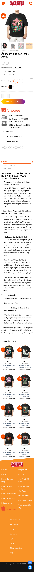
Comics (12, 529)
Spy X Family (15, 50)
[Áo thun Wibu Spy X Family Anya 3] (8, 381)
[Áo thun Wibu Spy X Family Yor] (25, 439)
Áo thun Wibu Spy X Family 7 (9, 366)
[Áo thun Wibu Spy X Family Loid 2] (25, 410)
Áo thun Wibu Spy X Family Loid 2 (25, 424)
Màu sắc (4, 86)
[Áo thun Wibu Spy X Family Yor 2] (8, 410)
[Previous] (4, 26)
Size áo (3, 81)
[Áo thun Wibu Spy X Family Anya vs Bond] (25, 352)
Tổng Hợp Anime (16, 548)
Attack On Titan (15, 520)
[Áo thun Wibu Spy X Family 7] (8, 352)
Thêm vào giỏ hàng (13, 101)
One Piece (22, 491)
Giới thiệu (4, 470)
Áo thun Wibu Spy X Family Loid (25, 395)
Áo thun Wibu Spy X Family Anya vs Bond (25, 366)
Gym (11, 539)
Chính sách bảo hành (8, 493)
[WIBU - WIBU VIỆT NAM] (17, 3)
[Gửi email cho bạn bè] (14, 147)
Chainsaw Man (23, 486)
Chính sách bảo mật (8, 498)
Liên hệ (3, 474)
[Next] (29, 26)
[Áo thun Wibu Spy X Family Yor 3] (8, 439)
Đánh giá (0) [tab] (7, 168)
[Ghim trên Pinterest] (17, 147)
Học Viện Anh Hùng (25, 500)
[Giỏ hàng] (30, 3)
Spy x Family (14, 524)
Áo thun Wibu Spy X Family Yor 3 (9, 453)
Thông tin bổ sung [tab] (9, 165)
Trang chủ (5, 50)
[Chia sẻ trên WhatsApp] (3, 147)
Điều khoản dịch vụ (7, 503)
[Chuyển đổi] (3, 131)
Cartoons (13, 534)
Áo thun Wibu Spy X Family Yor (25, 453)
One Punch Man (23, 496)
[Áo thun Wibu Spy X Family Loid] (25, 381)
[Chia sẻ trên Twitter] (10, 147)
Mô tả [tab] (5, 161)
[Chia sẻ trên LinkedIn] (21, 147)
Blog (11, 553)
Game (12, 543)
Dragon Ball (22, 470)
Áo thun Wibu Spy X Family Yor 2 (9, 424)
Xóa (31, 78)
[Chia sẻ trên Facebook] (6, 147)
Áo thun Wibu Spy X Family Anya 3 (9, 395)
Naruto (21, 474)
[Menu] (3, 3)
